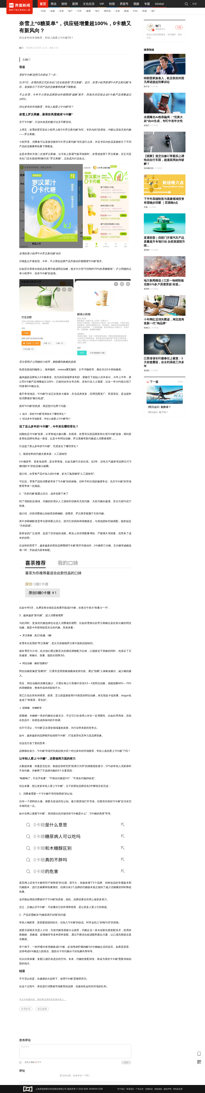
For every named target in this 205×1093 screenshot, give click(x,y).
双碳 (144, 11)
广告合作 (140, 1089)
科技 (43, 11)
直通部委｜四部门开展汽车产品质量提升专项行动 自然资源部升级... (164, 241)
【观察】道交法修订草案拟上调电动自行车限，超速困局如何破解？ (164, 159)
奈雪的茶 (26, 1008)
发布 (126, 1062)
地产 (70, 11)
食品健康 (42, 1008)
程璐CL (147, 328)
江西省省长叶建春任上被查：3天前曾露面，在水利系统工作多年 (164, 362)
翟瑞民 (147, 250)
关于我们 (121, 1089)
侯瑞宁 (147, 125)
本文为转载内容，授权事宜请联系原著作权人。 (42, 999)
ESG (135, 11)
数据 (126, 11)
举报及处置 (178, 1089)
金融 (52, 11)
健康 (88, 11)
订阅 (179, 27)
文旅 (117, 11)
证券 (61, 11)
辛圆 (146, 207)
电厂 (153, 11)
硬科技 (107, 11)
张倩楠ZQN (149, 168)
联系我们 (130, 1089)
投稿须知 (158, 1089)
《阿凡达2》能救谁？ (159, 407)
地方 (97, 11)
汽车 (79, 11)
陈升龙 (147, 86)
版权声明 (167, 1089)
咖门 (21, 48)
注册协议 (149, 1089)
